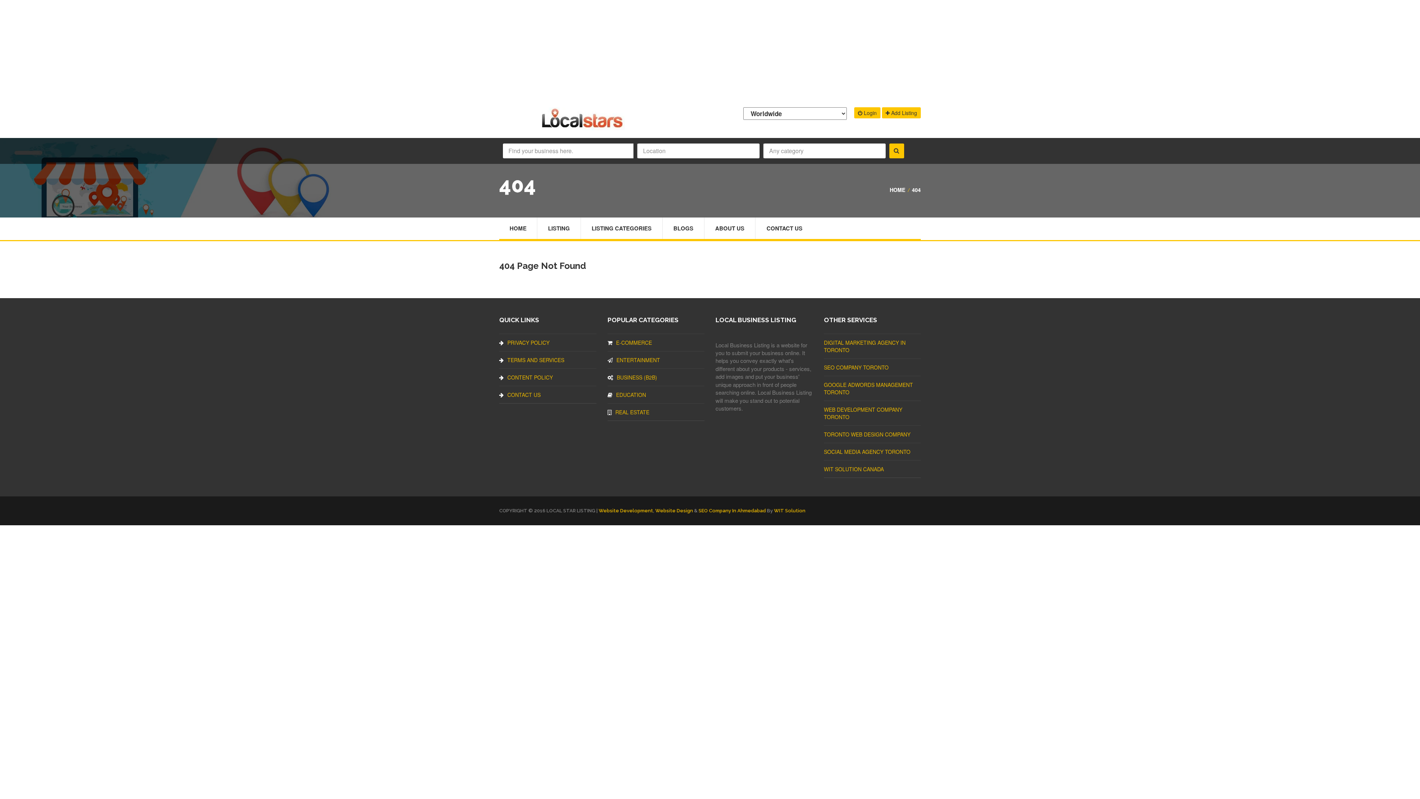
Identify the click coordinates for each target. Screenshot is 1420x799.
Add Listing (903, 113)
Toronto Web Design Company (867, 434)
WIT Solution (789, 510)
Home (897, 189)
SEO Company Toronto (856, 367)
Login (869, 113)
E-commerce (634, 342)
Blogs (683, 228)
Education (631, 394)
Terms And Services (535, 360)
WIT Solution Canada (854, 469)
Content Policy (530, 377)
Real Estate (632, 412)
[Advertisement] (710, 52)
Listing (559, 228)
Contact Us (784, 228)
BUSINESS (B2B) (637, 377)
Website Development (626, 510)
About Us (729, 228)
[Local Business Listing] (584, 126)
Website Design (674, 510)
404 (916, 189)
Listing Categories (622, 228)
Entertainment (638, 360)
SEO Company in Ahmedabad (732, 510)
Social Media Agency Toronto (867, 451)
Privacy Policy (528, 342)
